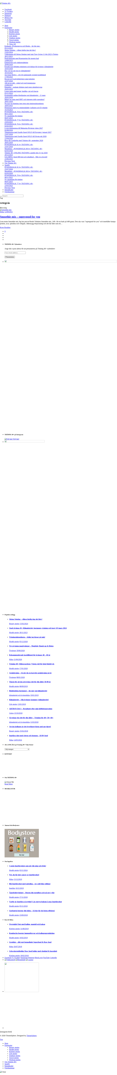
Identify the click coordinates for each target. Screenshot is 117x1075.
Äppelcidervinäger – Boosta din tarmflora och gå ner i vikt (31, 893)
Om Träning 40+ (11, 163)
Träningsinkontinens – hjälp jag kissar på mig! (27, 637)
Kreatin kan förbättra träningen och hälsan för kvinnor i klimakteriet (29, 67)
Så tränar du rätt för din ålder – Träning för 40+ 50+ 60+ (31, 718)
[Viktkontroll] (10, 960)
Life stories (13, 36)
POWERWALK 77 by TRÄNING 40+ (19, 120)
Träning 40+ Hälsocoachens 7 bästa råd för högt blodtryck (31, 664)
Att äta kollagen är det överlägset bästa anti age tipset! (30, 727)
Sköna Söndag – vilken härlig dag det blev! (20, 50)
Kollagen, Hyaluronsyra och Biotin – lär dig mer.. (22, 46)
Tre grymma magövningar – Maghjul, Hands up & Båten (31, 646)
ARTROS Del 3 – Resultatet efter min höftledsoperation (30, 709)
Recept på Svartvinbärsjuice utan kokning (20, 79)
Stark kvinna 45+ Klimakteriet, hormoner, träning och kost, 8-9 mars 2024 (38, 628)
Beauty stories (14, 30)
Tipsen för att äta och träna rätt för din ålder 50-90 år (30, 682)
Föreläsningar (9, 192)
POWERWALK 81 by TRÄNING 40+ (19, 145)
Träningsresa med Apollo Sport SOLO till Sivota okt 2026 (26, 136)
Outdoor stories (14, 38)
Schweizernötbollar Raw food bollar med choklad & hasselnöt (33, 951)
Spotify (7, 165)
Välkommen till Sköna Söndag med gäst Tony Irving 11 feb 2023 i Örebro (31, 54)
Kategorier (8, 28)
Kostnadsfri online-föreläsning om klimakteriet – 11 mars (25, 95)
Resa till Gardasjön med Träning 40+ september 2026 (24, 140)
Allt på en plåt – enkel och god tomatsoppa (20, 83)
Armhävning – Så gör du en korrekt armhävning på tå (30, 673)
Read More (9, 784)
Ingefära (12, 888)
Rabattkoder (9, 190)
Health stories (14, 32)
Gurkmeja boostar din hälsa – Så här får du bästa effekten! (32, 911)
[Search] (1, 196)
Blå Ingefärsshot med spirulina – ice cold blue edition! (30, 884)
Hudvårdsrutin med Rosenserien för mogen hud (22, 58)
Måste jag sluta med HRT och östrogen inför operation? (25, 99)
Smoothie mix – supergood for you (20, 216)
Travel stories (14, 40)
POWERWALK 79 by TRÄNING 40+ (19, 112)
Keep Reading (5, 227)
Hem (6, 26)
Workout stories (14, 42)
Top (1, 1039)
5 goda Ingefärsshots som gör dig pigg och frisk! (27, 866)
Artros (11, 713)
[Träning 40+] (5, 3)
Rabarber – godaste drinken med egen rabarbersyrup (23, 87)
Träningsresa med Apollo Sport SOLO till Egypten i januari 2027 (28, 132)
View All (12, 44)
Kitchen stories (14, 34)
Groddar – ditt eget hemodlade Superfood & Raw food (30, 942)
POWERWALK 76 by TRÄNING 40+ (19, 124)
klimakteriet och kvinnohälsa (19, 695)
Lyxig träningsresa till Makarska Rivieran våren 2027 (24, 128)
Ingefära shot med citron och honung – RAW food (28, 736)
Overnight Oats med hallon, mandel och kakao (27, 924)
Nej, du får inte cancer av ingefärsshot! (24, 875)
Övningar (12, 651)
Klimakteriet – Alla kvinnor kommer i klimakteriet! (29, 700)
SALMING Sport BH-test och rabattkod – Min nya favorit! (26, 157)
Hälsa (2, 212)
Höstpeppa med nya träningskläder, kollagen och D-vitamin (26, 108)
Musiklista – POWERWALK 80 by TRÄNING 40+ (23, 149)
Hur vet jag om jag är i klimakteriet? (18, 71)
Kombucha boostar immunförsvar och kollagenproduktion (32, 933)
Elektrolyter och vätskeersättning (16, 62)
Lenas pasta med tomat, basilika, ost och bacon (21, 91)
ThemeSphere (32, 1036)
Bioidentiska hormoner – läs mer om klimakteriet (28, 691)
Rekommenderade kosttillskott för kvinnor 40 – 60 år (29, 655)
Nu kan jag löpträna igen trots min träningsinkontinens (24, 104)
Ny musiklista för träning (14, 116)
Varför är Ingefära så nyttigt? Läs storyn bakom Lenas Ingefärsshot (35, 902)
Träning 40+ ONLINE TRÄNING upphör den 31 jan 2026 (26, 153)
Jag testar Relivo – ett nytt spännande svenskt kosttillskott (25, 75)
